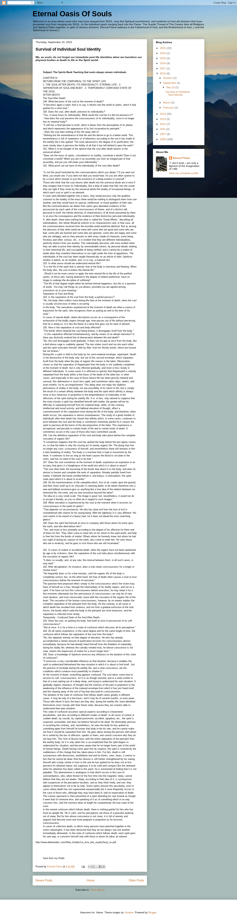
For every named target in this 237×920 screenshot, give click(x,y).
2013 (163, 119)
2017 (163, 68)
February (169, 107)
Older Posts (136, 880)
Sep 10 (170, 87)
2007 (163, 134)
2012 (163, 124)
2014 (163, 113)
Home (91, 880)
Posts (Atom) (97, 889)
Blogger (152, 912)
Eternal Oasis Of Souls (72, 14)
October (168, 77)
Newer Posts (44, 880)
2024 (163, 53)
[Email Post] (83, 866)
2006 (163, 139)
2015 (163, 73)
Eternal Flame (181, 157)
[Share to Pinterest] (104, 866)
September (170, 82)
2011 (163, 129)
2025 (163, 48)
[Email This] (89, 866)
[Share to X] (97, 866)
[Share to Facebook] (100, 866)
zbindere (128, 912)
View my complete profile (183, 173)
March (167, 102)
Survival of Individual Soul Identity (68, 49)
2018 (163, 63)
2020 (163, 58)
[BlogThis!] (93, 866)
